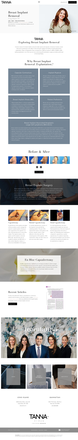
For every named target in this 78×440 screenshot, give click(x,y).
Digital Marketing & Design (65, 430)
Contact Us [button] (72, 2)
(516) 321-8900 (59, 436)
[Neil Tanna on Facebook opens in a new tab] (37, 421)
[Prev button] (37, 167)
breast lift (33, 192)
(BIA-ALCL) (37, 270)
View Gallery (39, 172)
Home (9, 20)
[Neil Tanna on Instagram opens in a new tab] (34, 421)
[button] (39, 2)
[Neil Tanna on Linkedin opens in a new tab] (43, 421)
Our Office (64, 376)
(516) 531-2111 (23, 405)
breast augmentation (23, 22)
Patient (39, 376)
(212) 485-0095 (55, 405)
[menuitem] (34, 421)
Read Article (12, 303)
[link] (64, 2)
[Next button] (41, 167)
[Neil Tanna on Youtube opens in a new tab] (41, 421)
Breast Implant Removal (20, 20)
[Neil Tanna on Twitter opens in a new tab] (39, 421)
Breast (12, 20)
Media (13, 376)
